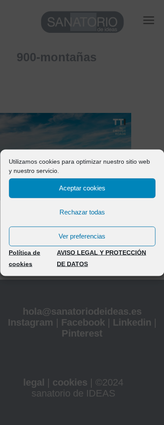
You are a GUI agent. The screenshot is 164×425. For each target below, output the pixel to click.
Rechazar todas (82, 212)
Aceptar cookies (82, 188)
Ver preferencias (82, 236)
